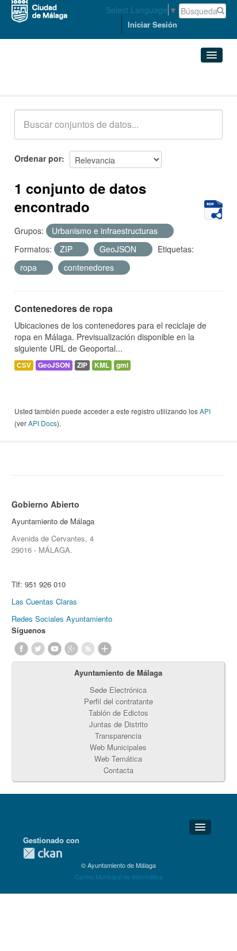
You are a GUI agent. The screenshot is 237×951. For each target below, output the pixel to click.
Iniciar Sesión (152, 24)
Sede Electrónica (118, 689)
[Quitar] (164, 231)
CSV (24, 365)
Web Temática (118, 758)
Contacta (118, 770)
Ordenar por (38, 158)
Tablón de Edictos (118, 712)
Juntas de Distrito (118, 724)
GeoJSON (54, 365)
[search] (206, 130)
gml (122, 365)
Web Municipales (118, 747)
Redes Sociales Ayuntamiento (62, 618)
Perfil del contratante (118, 701)
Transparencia (118, 735)
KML (101, 365)
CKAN (42, 853)
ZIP (82, 365)
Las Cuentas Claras (44, 601)
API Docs (42, 423)
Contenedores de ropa (63, 308)
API (205, 411)
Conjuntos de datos (65, 80)
